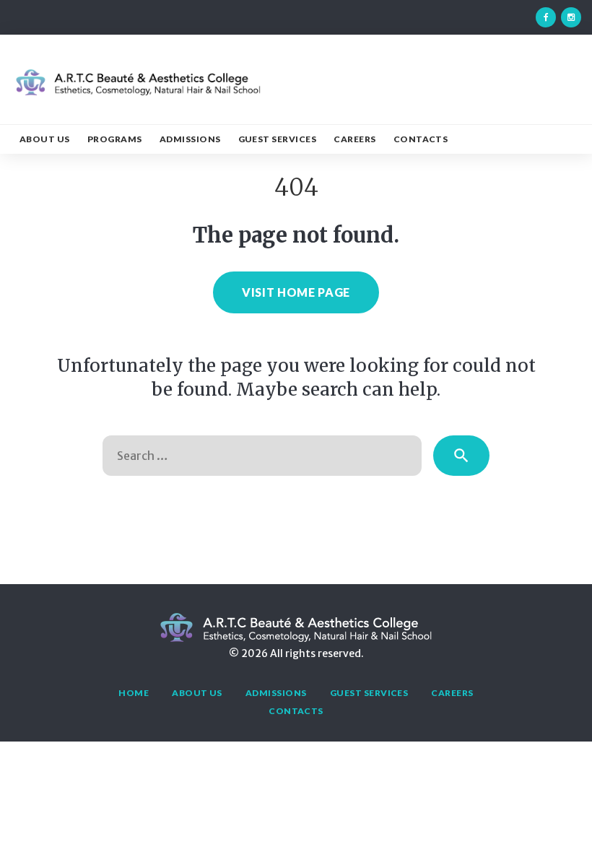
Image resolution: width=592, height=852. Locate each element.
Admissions (190, 139)
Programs (114, 139)
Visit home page (296, 292)
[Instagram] (571, 17)
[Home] (137, 93)
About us (44, 139)
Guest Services (277, 139)
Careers (354, 139)
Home (133, 692)
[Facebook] (546, 17)
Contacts (420, 139)
